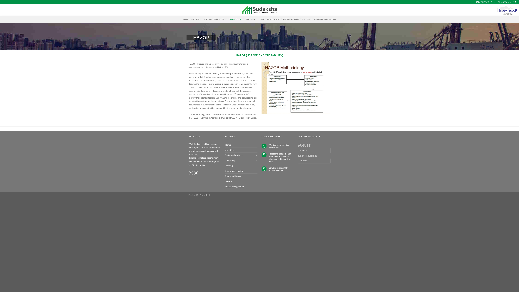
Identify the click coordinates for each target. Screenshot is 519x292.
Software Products (214, 19)
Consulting (235, 19)
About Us (196, 19)
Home (185, 19)
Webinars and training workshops (279, 146)
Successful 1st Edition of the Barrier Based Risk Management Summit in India (280, 157)
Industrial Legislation (324, 19)
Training (250, 19)
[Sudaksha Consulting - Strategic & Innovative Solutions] (259, 10)
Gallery (306, 19)
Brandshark (205, 195)
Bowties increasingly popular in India (278, 169)
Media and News (291, 19)
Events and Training (270, 19)
